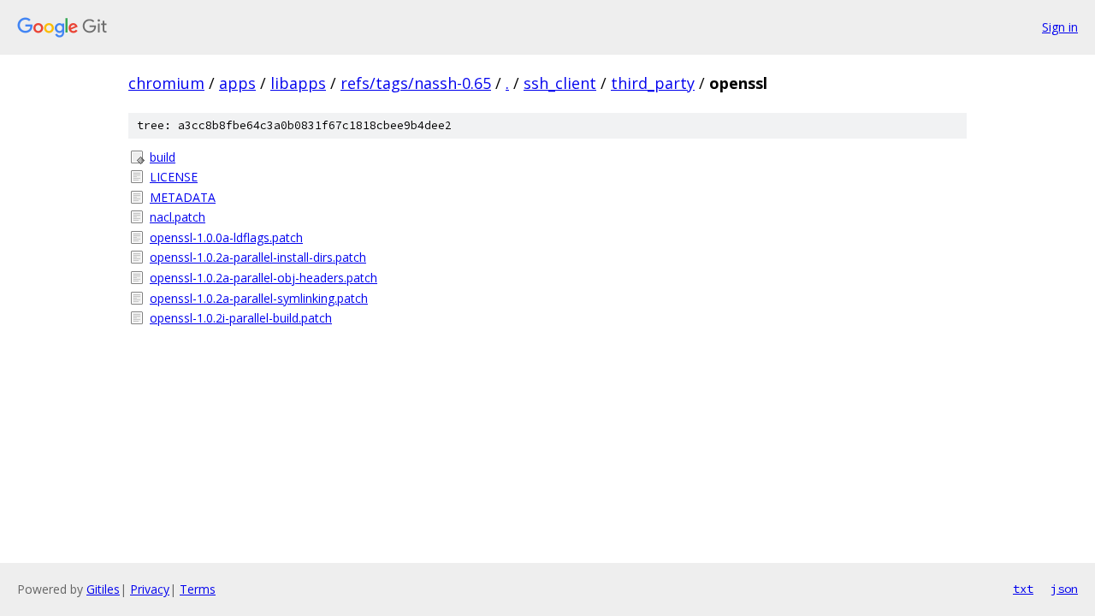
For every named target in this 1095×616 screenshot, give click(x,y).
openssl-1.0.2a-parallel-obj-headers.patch (263, 278)
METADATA (183, 197)
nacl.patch (177, 217)
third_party (653, 83)
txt (1023, 588)
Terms (198, 589)
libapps (298, 83)
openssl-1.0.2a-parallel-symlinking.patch (259, 298)
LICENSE (174, 177)
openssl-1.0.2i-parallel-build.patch (241, 318)
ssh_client (560, 83)
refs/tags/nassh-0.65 (415, 83)
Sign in (1060, 27)
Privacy (149, 589)
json (1064, 588)
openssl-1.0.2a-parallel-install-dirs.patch (258, 257)
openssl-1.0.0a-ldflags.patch (226, 237)
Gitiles (103, 589)
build (162, 157)
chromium (166, 83)
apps (237, 83)
